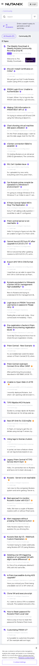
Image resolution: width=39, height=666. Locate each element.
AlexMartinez (11, 405)
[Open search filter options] (34, 16)
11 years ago (12, 635)
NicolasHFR (10, 503)
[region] (19, 655)
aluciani (15, 53)
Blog (9, 53)
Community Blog (25, 53)
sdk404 (9, 246)
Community (7, 11)
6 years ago (28, 617)
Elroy (8, 208)
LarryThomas (11, 74)
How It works (21, 112)
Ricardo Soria (11, 112)
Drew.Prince (11, 464)
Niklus (9, 562)
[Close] (36, 648)
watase (9, 369)
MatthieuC (10, 596)
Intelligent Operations (20, 130)
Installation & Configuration (25, 74)
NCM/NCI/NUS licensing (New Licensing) (21, 444)
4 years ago (12, 169)
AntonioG (10, 617)
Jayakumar (10, 267)
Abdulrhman (11, 226)
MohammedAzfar (12, 423)
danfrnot (10, 289)
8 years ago (12, 351)
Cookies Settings (19, 662)
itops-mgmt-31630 (13, 167)
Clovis (9, 149)
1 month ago (30, 369)
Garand (9, 94)
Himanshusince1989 (13, 387)
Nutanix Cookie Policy (26, 658)
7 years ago (29, 332)
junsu (9, 189)
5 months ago (13, 389)
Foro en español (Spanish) (25, 405)
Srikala (9, 580)
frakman (10, 310)
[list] (20, 94)
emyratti (10, 348)
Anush (9, 442)
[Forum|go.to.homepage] (14, 4)
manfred (9, 632)
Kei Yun (9, 130)
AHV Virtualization (19, 94)
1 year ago (12, 56)
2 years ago (30, 94)
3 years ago (12, 151)
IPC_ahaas (10, 483)
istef (8, 332)
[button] (2, 5)
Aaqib (9, 542)
